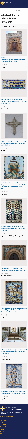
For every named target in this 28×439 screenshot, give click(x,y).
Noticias (2, 431)
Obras (1, 422)
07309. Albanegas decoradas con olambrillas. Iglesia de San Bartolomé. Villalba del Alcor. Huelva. (13, 59)
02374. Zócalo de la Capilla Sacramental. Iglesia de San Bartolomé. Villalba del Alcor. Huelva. (14, 351)
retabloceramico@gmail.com (6, 416)
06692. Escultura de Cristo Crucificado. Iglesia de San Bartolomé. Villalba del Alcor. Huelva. (13, 143)
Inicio (2, 9)
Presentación (3, 420)
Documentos (3, 427)
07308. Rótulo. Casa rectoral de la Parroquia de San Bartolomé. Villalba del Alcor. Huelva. (14, 101)
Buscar (2, 433)
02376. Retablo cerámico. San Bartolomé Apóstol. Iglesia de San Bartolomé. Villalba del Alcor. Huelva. (14, 310)
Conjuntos (8, 9)
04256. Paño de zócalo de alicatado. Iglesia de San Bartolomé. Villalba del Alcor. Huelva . (13, 228)
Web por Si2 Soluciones (6, 437)
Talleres (2, 429)
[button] (24, 4)
